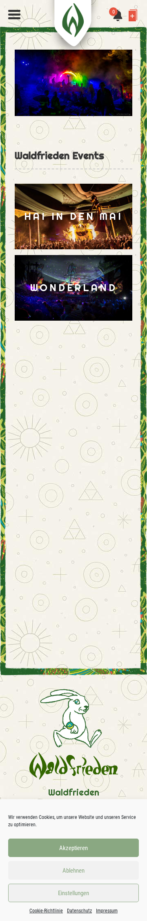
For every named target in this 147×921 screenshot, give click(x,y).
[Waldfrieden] (14, 15)
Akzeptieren (73, 848)
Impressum (107, 911)
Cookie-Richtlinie (46, 911)
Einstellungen (73, 893)
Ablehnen (73, 870)
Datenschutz (79, 911)
